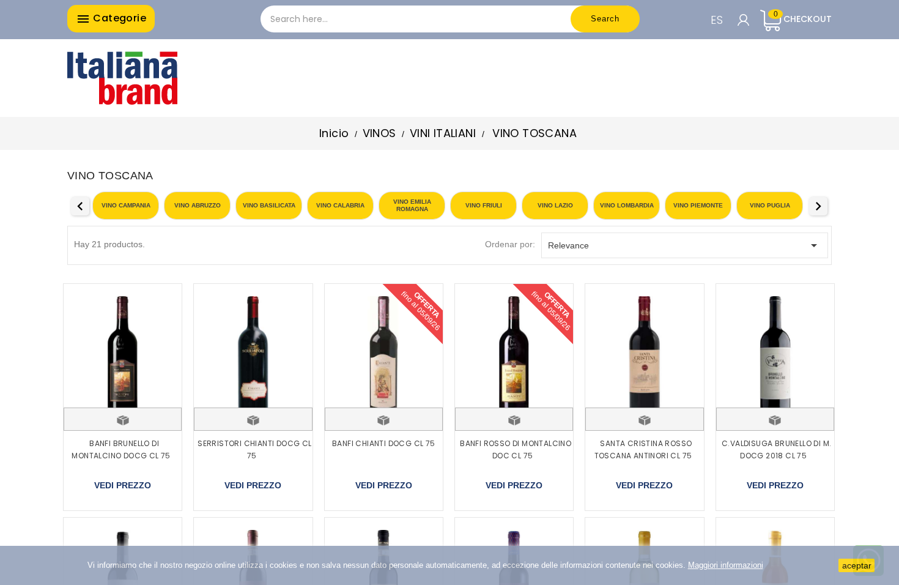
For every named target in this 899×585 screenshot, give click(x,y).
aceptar (856, 565)
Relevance (685, 245)
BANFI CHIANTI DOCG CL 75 (383, 443)
